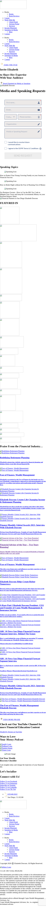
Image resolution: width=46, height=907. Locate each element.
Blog (10, 32)
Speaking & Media (11, 30)
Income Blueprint (10, 28)
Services (12, 26)
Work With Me (9, 20)
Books (11, 14)
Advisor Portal (14, 24)
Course (6, 18)
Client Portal (13, 22)
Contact (7, 34)
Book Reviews (14, 16)
